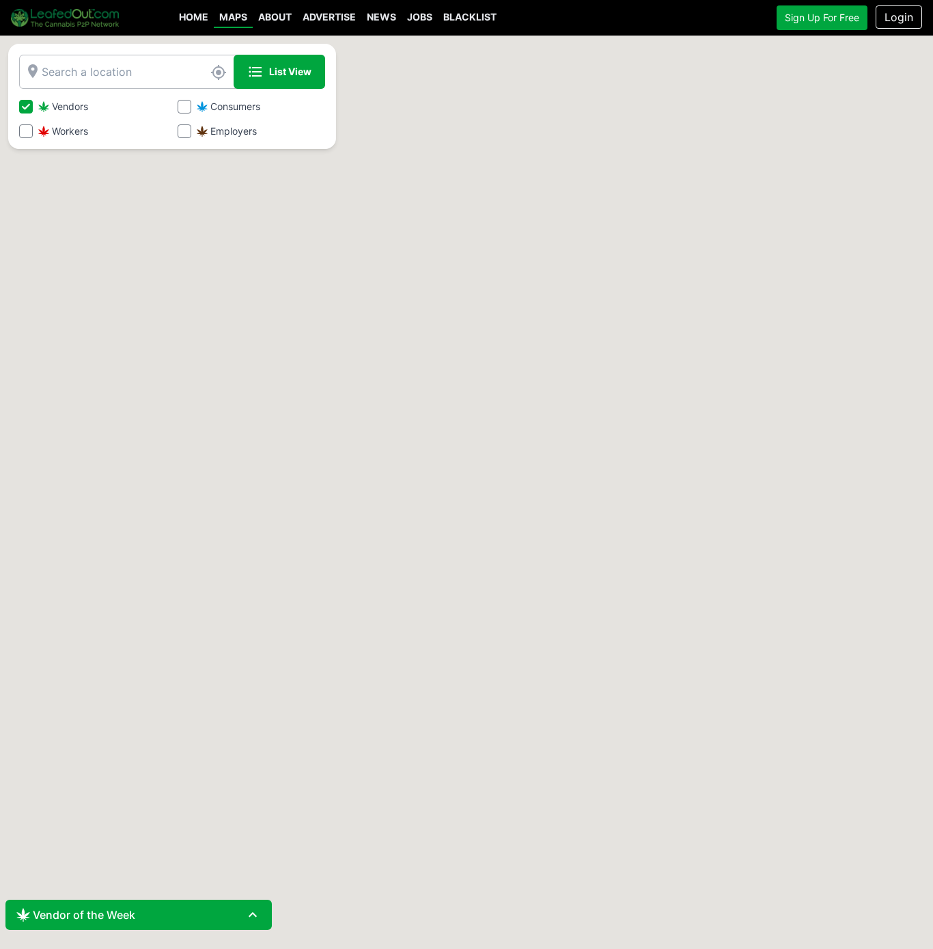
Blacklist (470, 17)
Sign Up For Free (822, 17)
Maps (233, 17)
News (381, 17)
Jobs (419, 17)
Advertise (329, 17)
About (275, 17)
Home (193, 17)
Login (899, 17)
